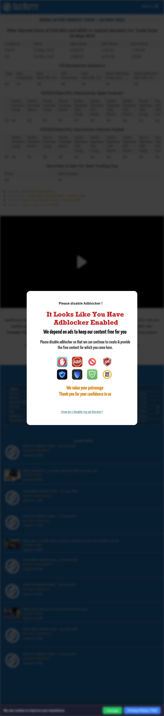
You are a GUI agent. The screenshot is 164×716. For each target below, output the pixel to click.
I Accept (112, 710)
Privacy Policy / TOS (142, 710)
